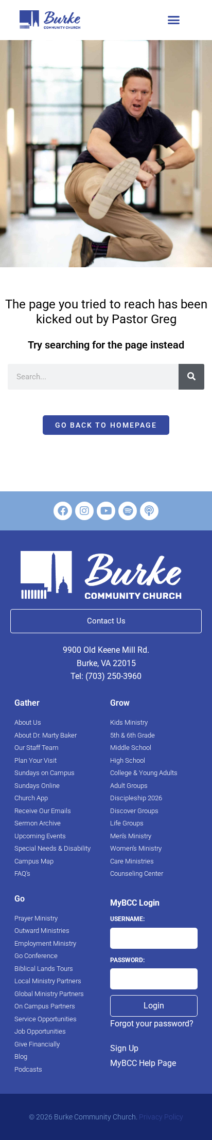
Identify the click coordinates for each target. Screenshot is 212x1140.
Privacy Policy (161, 1117)
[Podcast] (149, 511)
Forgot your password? (151, 1023)
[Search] (191, 377)
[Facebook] (63, 511)
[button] (174, 20)
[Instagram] (84, 511)
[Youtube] (106, 511)
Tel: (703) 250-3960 (106, 676)
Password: (127, 960)
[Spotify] (127, 511)
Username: (127, 919)
